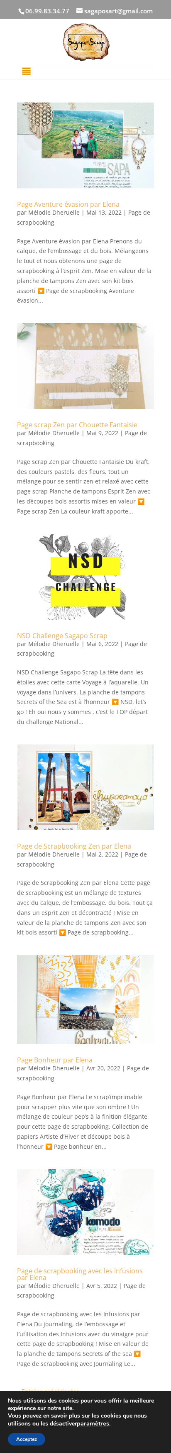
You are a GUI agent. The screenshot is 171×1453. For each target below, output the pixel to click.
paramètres (93, 1423)
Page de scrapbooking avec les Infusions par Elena (80, 1274)
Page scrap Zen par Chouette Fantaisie (77, 424)
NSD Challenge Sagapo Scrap (62, 635)
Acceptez (26, 1439)
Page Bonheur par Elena (55, 1060)
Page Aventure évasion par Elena (68, 204)
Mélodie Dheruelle (54, 212)
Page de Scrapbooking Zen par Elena (74, 846)
